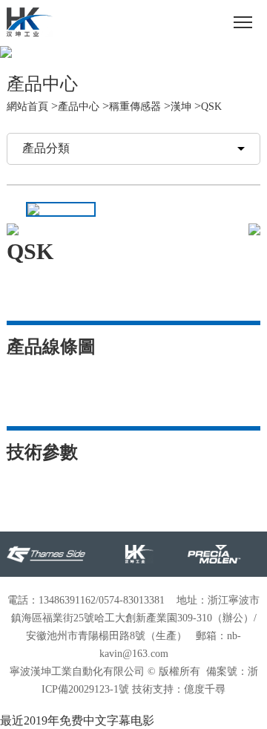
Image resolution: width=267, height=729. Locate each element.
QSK (211, 106)
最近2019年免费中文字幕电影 (77, 720)
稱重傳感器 (135, 106)
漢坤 (181, 106)
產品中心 (78, 106)
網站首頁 (27, 106)
